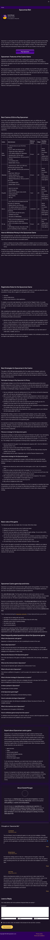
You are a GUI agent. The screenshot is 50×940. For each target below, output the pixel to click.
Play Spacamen (25, 51)
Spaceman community (21, 614)
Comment (4, 906)
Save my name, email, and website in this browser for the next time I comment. (22, 922)
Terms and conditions (39, 935)
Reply (47, 846)
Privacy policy (39, 933)
